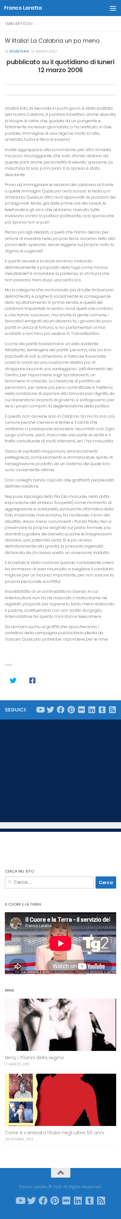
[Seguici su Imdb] (81, 709)
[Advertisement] (60, 771)
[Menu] (113, 8)
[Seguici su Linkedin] (92, 709)
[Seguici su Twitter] (50, 709)
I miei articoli (18, 23)
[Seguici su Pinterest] (71, 709)
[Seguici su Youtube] (40, 709)
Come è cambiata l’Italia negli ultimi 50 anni (54, 1133)
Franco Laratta (23, 7)
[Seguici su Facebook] (61, 709)
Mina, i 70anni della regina (34, 1058)
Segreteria (19, 51)
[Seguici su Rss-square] (112, 709)
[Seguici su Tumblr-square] (102, 709)
